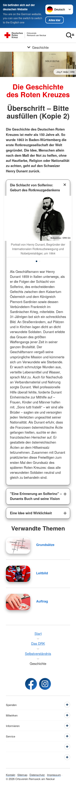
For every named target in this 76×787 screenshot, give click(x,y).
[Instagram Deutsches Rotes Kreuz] (45, 684)
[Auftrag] (18, 602)
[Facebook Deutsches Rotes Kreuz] (31, 684)
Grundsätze (45, 544)
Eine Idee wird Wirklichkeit (31, 513)
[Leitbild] (18, 574)
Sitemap (22, 775)
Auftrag (42, 601)
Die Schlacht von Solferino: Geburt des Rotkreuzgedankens (35, 187)
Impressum (54, 775)
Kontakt (10, 775)
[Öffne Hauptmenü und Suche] (70, 35)
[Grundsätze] (18, 545)
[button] (36, 261)
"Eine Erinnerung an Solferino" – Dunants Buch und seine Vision (36, 496)
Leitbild (42, 573)
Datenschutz (37, 775)
